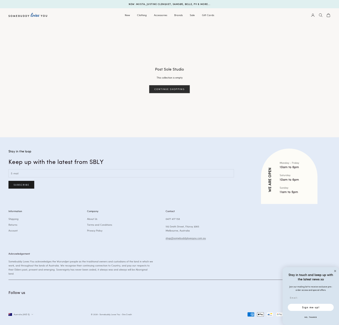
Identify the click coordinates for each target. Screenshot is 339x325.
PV (195, 4)
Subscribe (21, 184)
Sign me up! (311, 307)
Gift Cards (208, 15)
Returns (12, 224)
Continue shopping (169, 89)
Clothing (142, 15)
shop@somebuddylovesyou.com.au (186, 238)
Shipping (13, 219)
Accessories (160, 15)
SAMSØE (178, 4)
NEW (132, 4)
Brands (178, 15)
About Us (92, 219)
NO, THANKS (311, 317)
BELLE (188, 4)
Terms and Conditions (99, 224)
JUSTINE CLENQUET (159, 4)
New (127, 15)
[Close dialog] (335, 271)
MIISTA (140, 4)
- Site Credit (126, 314)
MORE (204, 4)
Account (13, 230)
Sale (192, 15)
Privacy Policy (94, 230)
